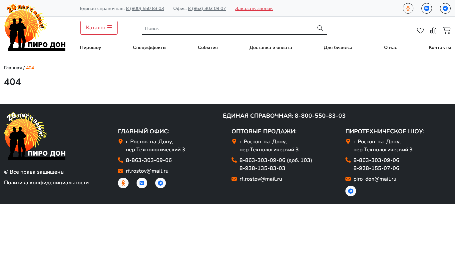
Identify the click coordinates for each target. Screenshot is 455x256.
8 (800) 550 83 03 (145, 8)
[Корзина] (447, 31)
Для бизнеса (338, 47)
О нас (390, 47)
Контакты (440, 47)
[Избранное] (420, 31)
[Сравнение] (433, 31)
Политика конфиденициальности (46, 182)
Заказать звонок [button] (254, 8)
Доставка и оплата (270, 47)
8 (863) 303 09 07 (207, 8)
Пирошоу (90, 47)
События (208, 47)
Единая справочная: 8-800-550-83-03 (284, 116)
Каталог (96, 27)
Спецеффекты (150, 47)
